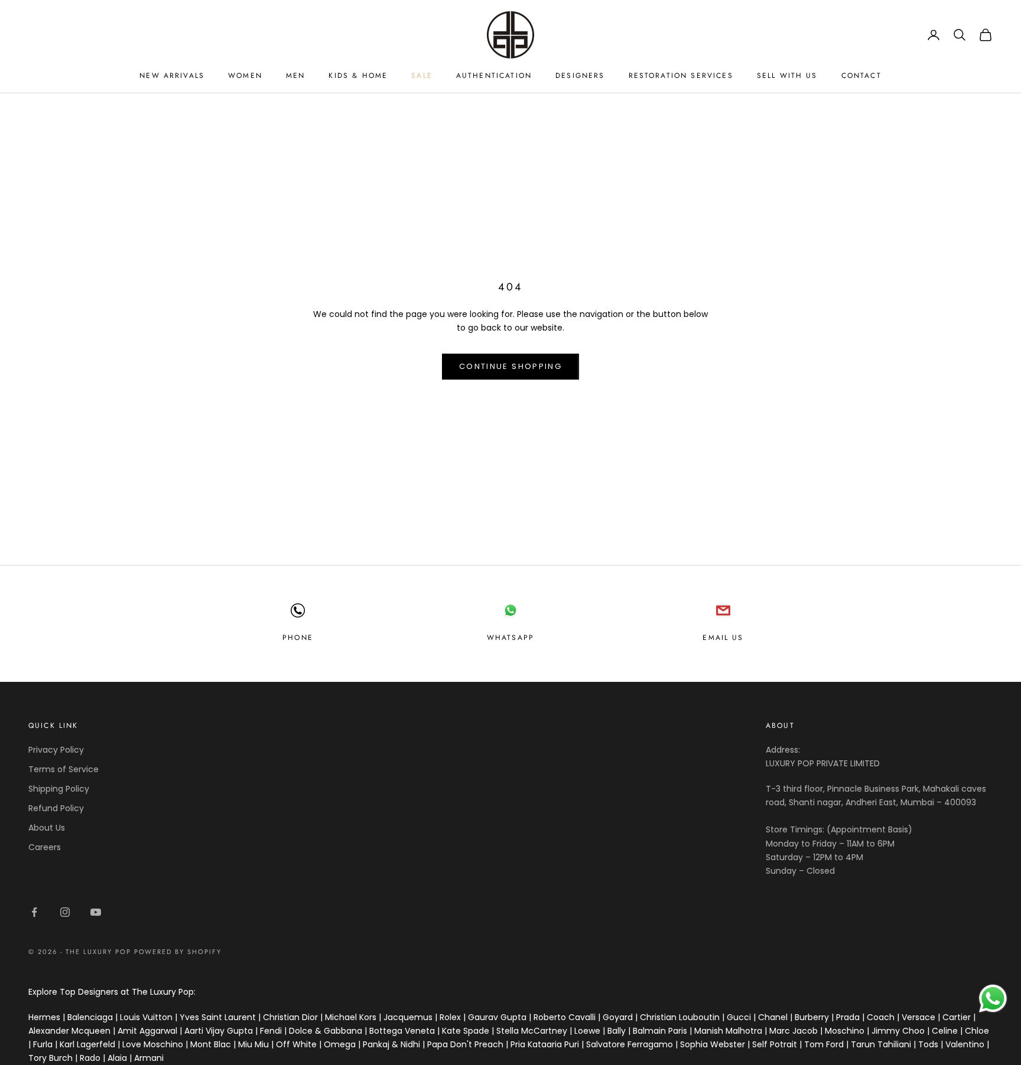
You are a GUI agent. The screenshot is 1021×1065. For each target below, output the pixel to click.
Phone (297, 637)
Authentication (494, 75)
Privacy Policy (56, 750)
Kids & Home (358, 75)
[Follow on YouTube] (96, 912)
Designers (579, 75)
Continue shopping (510, 366)
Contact (861, 75)
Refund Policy (56, 808)
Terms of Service (63, 769)
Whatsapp (510, 637)
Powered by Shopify (178, 951)
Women (245, 75)
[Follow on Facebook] (34, 912)
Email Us (723, 637)
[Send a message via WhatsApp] (993, 998)
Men (295, 75)
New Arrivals (171, 75)
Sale (422, 75)
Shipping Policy (58, 789)
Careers (44, 847)
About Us (46, 828)
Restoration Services (681, 75)
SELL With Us (787, 75)
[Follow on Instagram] (65, 912)
